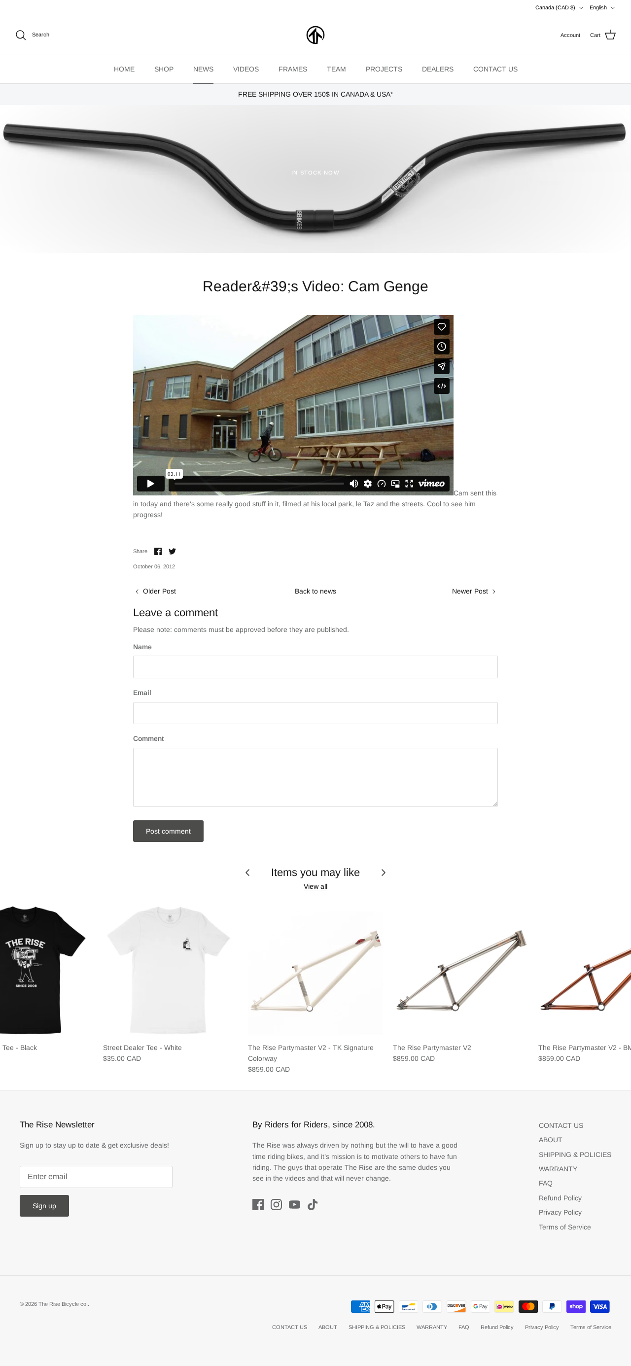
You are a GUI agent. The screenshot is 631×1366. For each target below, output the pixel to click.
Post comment (168, 831)
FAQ (546, 1183)
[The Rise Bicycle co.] (315, 35)
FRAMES (293, 69)
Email (142, 693)
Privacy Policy (560, 1212)
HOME (124, 69)
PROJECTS (384, 69)
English (598, 7)
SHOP (164, 69)
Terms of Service (565, 1227)
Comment (148, 738)
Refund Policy (560, 1198)
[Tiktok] (312, 1204)
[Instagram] (276, 1204)
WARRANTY (558, 1169)
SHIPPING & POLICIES (575, 1154)
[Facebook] (258, 1204)
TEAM (336, 69)
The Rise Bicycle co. (63, 1304)
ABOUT (550, 1140)
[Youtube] (294, 1204)
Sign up (44, 1206)
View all (315, 886)
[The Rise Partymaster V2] (460, 969)
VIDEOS (246, 69)
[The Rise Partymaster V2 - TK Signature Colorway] (315, 969)
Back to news (315, 591)
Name (142, 647)
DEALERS (438, 69)
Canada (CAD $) (555, 7)
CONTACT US (495, 69)
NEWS (203, 69)
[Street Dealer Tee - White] (170, 969)
